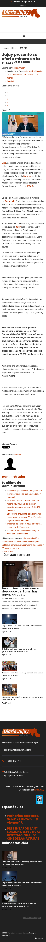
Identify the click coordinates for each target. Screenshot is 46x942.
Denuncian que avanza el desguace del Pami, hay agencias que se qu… (22, 862)
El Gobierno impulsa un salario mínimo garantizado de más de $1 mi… (19, 650)
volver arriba (7, 551)
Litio (4, 163)
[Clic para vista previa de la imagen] (23, 124)
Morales (27, 176)
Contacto (23, 5)
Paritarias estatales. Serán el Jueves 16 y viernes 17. (23, 819)
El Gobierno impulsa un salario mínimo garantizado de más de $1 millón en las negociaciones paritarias (24, 517)
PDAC (30, 186)
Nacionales (10, 565)
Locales (17, 454)
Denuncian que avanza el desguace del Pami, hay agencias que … (20, 591)
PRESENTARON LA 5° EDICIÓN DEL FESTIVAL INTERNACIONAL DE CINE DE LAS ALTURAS (23, 833)
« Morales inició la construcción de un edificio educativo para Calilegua (20, 541)
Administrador (18, 68)
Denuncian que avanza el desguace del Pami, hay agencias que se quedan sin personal (24, 493)
